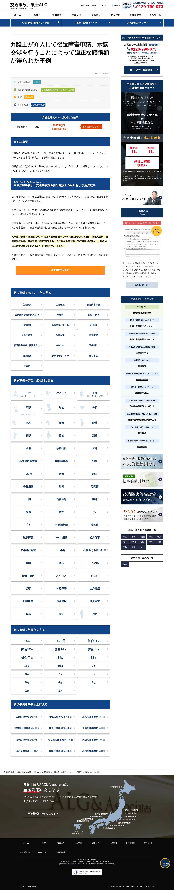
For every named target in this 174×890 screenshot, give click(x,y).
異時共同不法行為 (60, 325)
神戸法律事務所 (27, 751)
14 (27, 641)
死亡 (94, 614)
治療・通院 (93, 315)
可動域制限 (61, 524)
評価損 (93, 325)
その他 (27, 366)
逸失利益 (60, 345)
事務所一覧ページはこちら (42, 813)
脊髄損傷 (28, 486)
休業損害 (60, 335)
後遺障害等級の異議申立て (27, 345)
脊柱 (61, 407)
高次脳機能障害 (28, 461)
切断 (28, 588)
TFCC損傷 (61, 537)
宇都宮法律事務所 (27, 728)
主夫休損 (27, 304)
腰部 (28, 435)
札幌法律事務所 (60, 717)
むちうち (61, 393)
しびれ (28, 473)
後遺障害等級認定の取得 (27, 315)
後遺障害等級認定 (60, 270)
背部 (61, 512)
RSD (61, 563)
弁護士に (87, 22)
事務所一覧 (155, 15)
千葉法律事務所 (93, 728)
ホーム (17, 15)
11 (27, 665)
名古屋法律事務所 (60, 739)
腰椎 (94, 422)
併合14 (60, 649)
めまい (95, 575)
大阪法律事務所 (93, 739)
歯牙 (61, 614)
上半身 (61, 550)
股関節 (95, 524)
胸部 (94, 499)
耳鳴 (28, 563)
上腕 (28, 499)
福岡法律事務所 (93, 751)
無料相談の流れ (26, 852)
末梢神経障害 (28, 550)
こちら (136, 62)
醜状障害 (28, 537)
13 (60, 657)
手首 (28, 524)
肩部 (94, 448)
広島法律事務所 (27, 717)
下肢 (95, 394)
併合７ (27, 657)
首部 (61, 473)
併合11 (93, 641)
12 (93, 657)
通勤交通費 (27, 335)
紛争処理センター (60, 355)
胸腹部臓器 (61, 461)
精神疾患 (61, 499)
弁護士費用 (135, 15)
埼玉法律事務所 (60, 728)
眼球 (28, 614)
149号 (60, 641)
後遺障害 (57, 15)
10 (60, 665)
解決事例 (116, 15)
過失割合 (96, 15)
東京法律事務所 (38, 105)
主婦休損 (60, 304)
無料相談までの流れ (88, 6)
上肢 (28, 394)
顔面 (94, 473)
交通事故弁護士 (148, 886)
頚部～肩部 (28, 575)
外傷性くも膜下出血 (94, 550)
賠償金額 (27, 355)
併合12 (27, 649)
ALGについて (104, 6)
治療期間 (27, 325)
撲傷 (28, 512)
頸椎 (94, 461)
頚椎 (94, 435)
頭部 (28, 410)
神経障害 (61, 588)
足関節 (95, 486)
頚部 (61, 422)
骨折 (94, 407)
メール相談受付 (144, 69)
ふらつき (61, 575)
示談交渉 (76, 15)
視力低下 (95, 537)
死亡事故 (93, 355)
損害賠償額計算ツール (137, 22)
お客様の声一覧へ (142, 285)
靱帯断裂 (28, 601)
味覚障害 (95, 601)
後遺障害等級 (93, 304)
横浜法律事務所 (27, 739)
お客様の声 (116, 6)
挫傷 (28, 448)
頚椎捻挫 (61, 448)
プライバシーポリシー (28, 886)
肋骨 (61, 486)
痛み (28, 422)
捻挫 (61, 435)
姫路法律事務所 (60, 751)
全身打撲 (95, 588)
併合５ (93, 649)
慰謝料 (37, 15)
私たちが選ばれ (36, 22)
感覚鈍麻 (61, 601)
